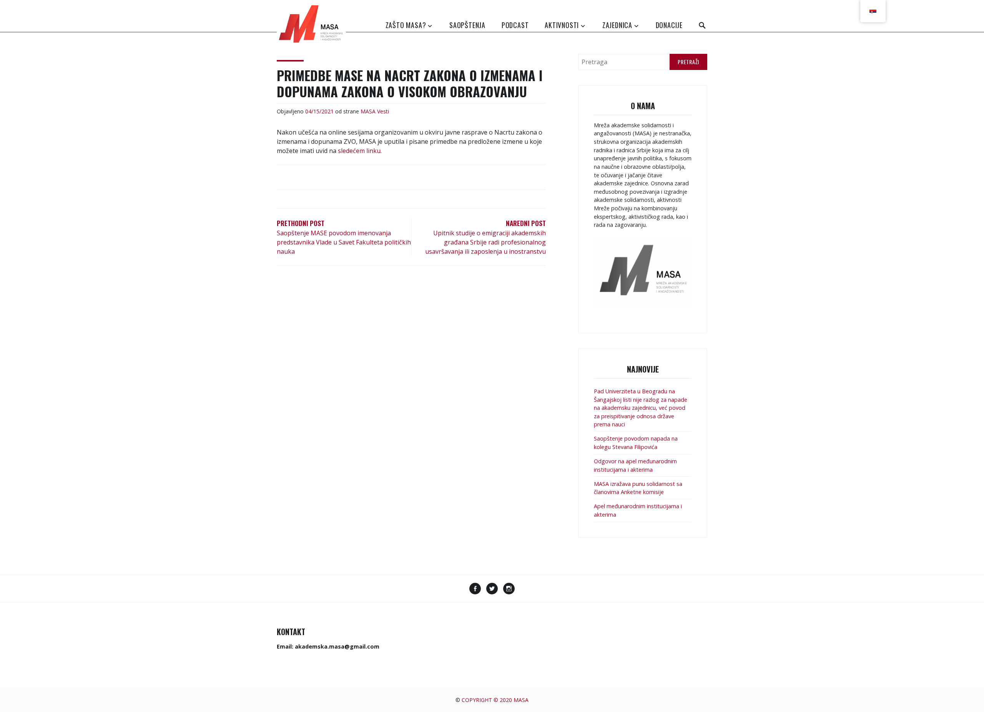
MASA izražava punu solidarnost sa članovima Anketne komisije (638, 488)
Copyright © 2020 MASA (495, 700)
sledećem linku (359, 150)
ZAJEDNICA (617, 25)
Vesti (383, 111)
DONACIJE (669, 25)
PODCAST (515, 25)
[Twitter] (492, 589)
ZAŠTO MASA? (406, 25)
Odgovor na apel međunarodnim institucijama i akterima (635, 465)
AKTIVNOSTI (562, 25)
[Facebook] (475, 589)
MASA (368, 111)
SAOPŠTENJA (467, 25)
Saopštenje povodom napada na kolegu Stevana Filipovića (636, 443)
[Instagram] (509, 589)
